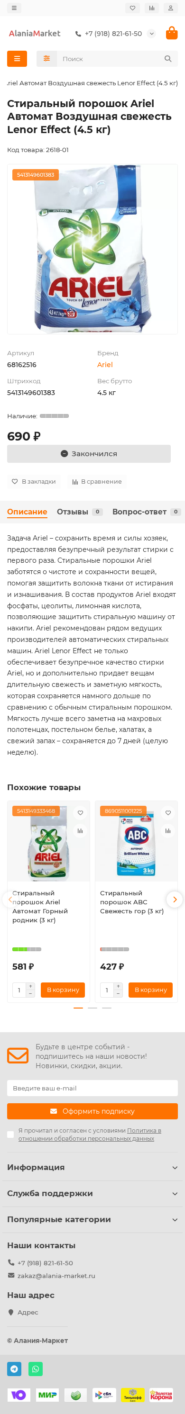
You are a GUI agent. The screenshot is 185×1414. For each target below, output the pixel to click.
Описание (27, 511)
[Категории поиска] (47, 59)
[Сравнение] (152, 8)
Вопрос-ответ (144, 511)
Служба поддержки (50, 1193)
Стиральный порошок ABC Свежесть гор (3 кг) (132, 902)
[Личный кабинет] (171, 8)
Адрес (28, 1312)
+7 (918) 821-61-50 (45, 1263)
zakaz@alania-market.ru (56, 1275)
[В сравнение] (80, 831)
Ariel (105, 364)
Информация (36, 1167)
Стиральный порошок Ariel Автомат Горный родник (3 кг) (40, 906)
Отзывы (78, 511)
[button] (10, 900)
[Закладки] (132, 8)
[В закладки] (80, 813)
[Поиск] (167, 58)
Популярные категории (59, 1219)
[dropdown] (14, 8)
